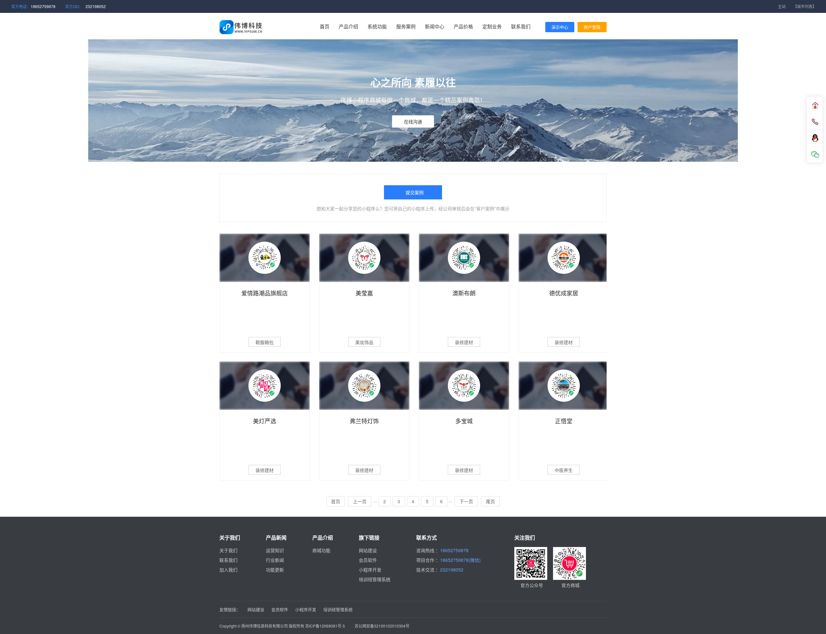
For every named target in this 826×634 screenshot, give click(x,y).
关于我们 (228, 550)
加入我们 (228, 569)
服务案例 (406, 26)
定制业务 (492, 26)
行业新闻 (275, 560)
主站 (782, 6)
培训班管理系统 (374, 579)
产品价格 (463, 26)
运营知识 (275, 550)
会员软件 (368, 560)
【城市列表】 (804, 6)
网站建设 (368, 550)
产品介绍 (348, 26)
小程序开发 (370, 569)
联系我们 (520, 26)
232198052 (96, 6)
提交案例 (415, 192)
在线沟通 (413, 121)
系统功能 (377, 26)
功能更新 (275, 569)
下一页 (466, 501)
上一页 (360, 501)
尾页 (490, 501)
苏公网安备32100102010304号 (382, 626)
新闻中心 (434, 26)
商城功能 (321, 550)
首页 (324, 26)
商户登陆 (592, 27)
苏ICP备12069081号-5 (325, 626)
